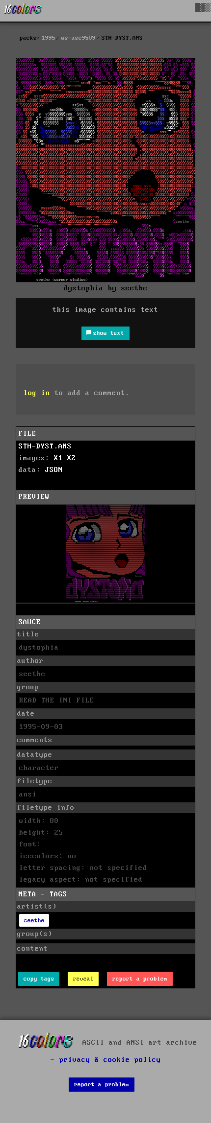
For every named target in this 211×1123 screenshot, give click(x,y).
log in (37, 393)
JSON (54, 470)
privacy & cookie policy (110, 1060)
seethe (34, 920)
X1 (58, 458)
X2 (71, 458)
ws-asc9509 (78, 38)
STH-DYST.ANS (45, 446)
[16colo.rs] (23, 11)
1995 (48, 38)
